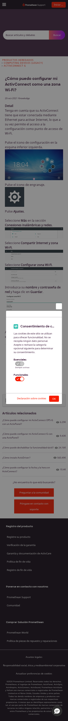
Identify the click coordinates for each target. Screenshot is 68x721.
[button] (57, 711)
